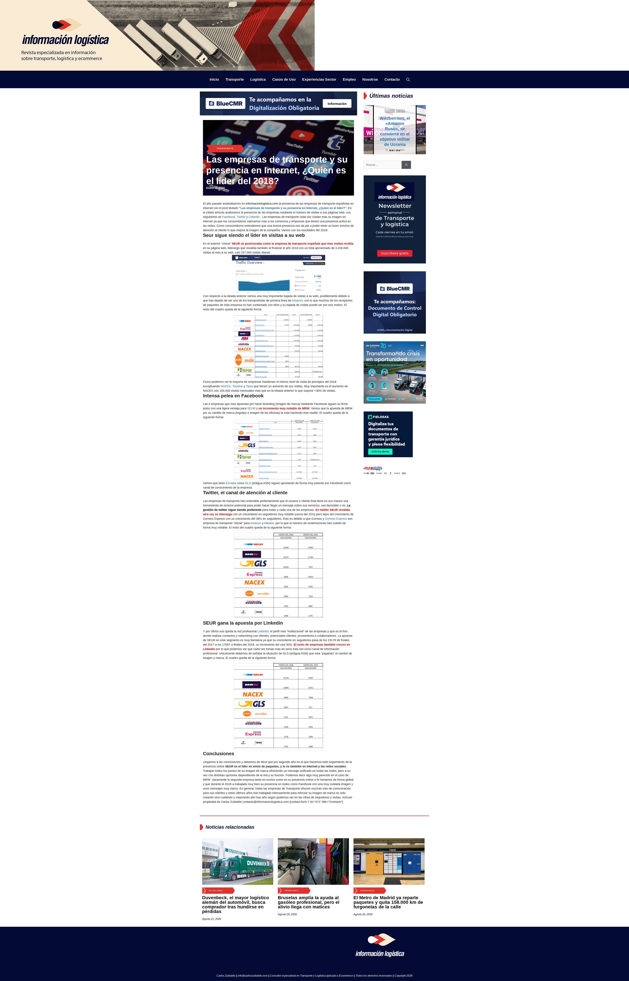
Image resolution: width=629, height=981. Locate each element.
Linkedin (254, 217)
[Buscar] (406, 165)
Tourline (237, 386)
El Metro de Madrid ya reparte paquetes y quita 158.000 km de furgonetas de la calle (388, 902)
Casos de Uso (284, 79)
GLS (248, 483)
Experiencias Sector (319, 79)
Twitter (241, 217)
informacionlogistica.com (262, 203)
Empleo (349, 79)
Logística (258, 79)
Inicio (214, 79)
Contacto (392, 79)
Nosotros (370, 79)
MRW (305, 408)
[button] (390, 150)
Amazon (297, 300)
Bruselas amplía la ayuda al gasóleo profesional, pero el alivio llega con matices (308, 902)
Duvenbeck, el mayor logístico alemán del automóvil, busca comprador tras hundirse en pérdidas (235, 904)
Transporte (234, 79)
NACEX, (226, 386)
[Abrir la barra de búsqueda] (408, 79)
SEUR (251, 408)
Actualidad (390, 110)
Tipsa (249, 386)
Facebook (228, 217)
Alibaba (269, 523)
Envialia (231, 483)
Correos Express (336, 518)
